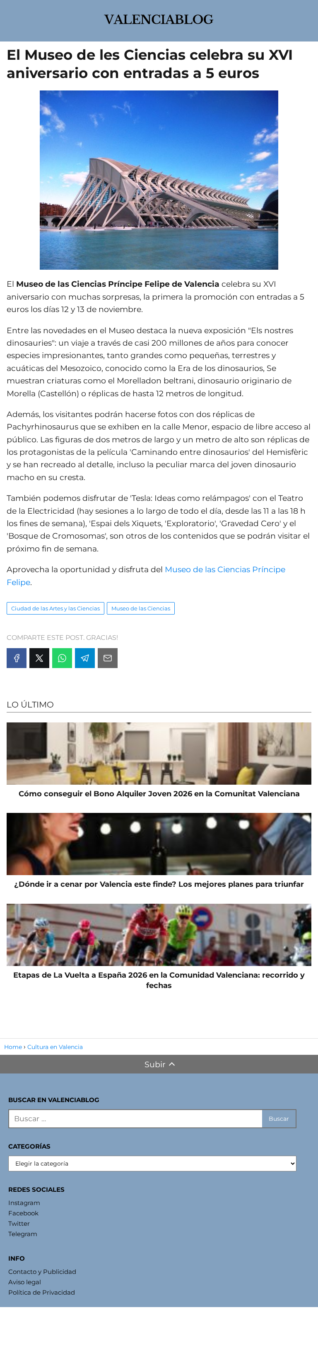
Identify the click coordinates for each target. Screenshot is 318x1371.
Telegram (22, 1234)
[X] (39, 658)
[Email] (108, 658)
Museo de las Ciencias (140, 608)
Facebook (23, 1213)
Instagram (24, 1203)
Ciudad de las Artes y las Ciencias (55, 608)
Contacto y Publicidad (42, 1272)
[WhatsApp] (62, 658)
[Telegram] (85, 658)
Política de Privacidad (41, 1292)
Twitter (19, 1223)
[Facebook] (16, 658)
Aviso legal (24, 1282)
